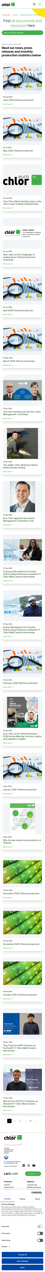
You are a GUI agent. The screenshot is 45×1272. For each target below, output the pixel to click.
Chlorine (7, 1185)
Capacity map (32, 1185)
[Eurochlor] (8, 4)
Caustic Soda (8, 1187)
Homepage (6, 15)
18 (30, 1121)
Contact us (31, 1174)
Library (15, 15)
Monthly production (34, 1187)
